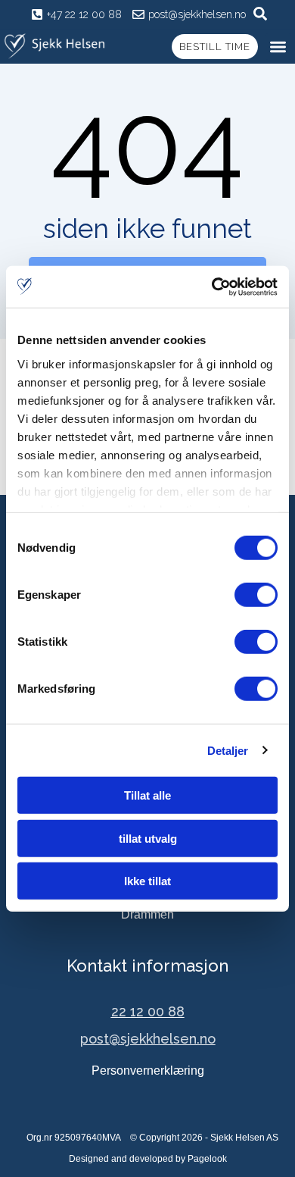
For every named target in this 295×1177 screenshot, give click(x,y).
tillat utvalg (148, 837)
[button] (279, 46)
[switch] (256, 595)
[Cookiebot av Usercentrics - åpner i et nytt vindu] (212, 286)
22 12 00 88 (148, 1011)
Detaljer (228, 749)
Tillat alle (147, 795)
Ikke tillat (147, 881)
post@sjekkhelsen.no (148, 1039)
